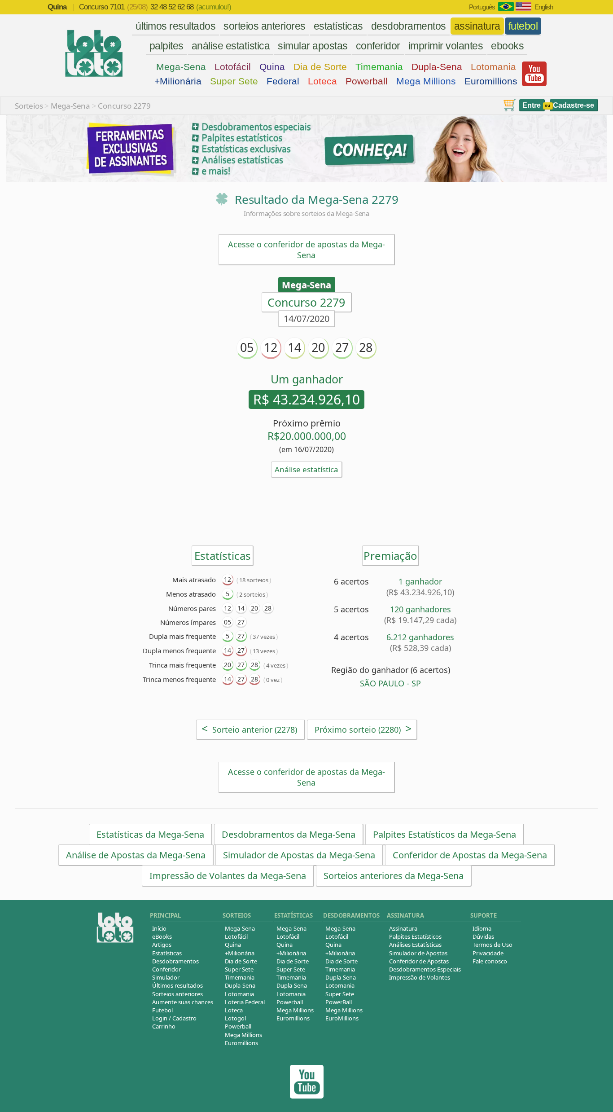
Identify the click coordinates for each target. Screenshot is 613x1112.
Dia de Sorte (320, 67)
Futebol (162, 1010)
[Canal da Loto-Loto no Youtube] (307, 1096)
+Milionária (177, 81)
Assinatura (403, 928)
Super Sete (234, 81)
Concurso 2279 (124, 106)
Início (159, 928)
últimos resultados (175, 26)
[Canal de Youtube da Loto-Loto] (534, 84)
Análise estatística (306, 469)
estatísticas (338, 26)
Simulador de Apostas (418, 953)
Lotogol (235, 1018)
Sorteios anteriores (177, 994)
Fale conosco (490, 961)
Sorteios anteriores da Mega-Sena (394, 876)
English (543, 7)
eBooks (162, 936)
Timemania (379, 67)
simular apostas (313, 46)
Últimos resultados (177, 985)
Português (482, 7)
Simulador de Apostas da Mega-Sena (299, 855)
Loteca (322, 81)
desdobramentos (408, 26)
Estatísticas (167, 953)
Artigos (161, 945)
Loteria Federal (245, 1002)
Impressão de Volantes (419, 977)
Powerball (367, 81)
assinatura (477, 26)
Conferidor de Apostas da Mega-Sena (470, 855)
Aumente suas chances (182, 1002)
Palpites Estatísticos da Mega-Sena (444, 834)
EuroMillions (342, 1018)
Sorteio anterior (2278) (249, 728)
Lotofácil (233, 67)
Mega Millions (426, 81)
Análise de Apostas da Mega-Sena (136, 855)
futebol (523, 26)
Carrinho (163, 1026)
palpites (166, 46)
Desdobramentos (175, 961)
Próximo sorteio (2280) (363, 728)
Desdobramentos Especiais (425, 969)
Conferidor (166, 969)
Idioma (482, 928)
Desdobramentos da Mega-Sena (288, 834)
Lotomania (493, 67)
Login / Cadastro (174, 1018)
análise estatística (231, 46)
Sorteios (29, 106)
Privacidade (488, 953)
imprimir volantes (445, 46)
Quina (272, 67)
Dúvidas (483, 936)
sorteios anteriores (264, 26)
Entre (531, 105)
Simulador (166, 977)
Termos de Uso (492, 945)
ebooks (507, 46)
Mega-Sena (181, 67)
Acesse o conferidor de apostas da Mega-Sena (306, 249)
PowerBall (338, 1002)
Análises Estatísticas (415, 945)
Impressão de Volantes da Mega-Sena (227, 876)
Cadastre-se (573, 105)
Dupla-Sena (437, 67)
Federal (283, 81)
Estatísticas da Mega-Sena (150, 834)
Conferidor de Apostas (419, 961)
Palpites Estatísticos (415, 936)
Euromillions (490, 81)
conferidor (378, 46)
